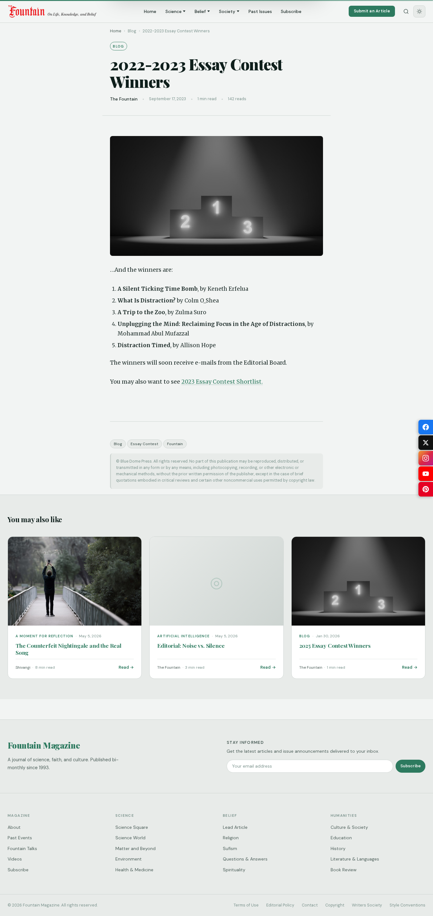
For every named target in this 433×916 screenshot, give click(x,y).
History (338, 848)
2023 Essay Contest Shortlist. (222, 381)
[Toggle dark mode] (419, 11)
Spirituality (234, 870)
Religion (231, 838)
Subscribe (291, 11)
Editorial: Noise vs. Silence (190, 645)
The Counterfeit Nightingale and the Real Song (68, 649)
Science (173, 11)
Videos (15, 859)
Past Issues (260, 11)
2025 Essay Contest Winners (335, 645)
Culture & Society (349, 827)
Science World (130, 838)
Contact (310, 905)
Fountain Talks (22, 848)
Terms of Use (246, 905)
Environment (128, 859)
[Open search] (406, 11)
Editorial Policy (280, 905)
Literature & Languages (355, 859)
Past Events (20, 838)
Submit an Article (372, 11)
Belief (200, 11)
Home (150, 11)
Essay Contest (144, 443)
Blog (118, 443)
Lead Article (235, 827)
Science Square (131, 827)
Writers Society (367, 905)
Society (227, 11)
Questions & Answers (245, 859)
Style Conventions (407, 905)
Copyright (334, 905)
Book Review (344, 870)
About (14, 827)
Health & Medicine (134, 870)
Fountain (175, 443)
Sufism (230, 848)
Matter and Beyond (135, 848)
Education (341, 838)
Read (124, 667)
